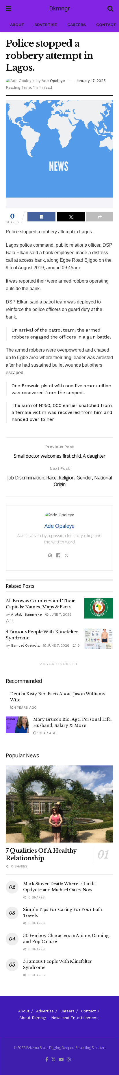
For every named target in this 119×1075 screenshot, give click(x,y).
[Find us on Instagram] (69, 1059)
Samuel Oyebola (25, 645)
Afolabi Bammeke (26, 614)
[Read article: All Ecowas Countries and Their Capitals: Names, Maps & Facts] (98, 608)
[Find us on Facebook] (46, 1059)
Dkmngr (59, 8)
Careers (76, 24)
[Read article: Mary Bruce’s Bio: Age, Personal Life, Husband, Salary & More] (17, 724)
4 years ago (25, 707)
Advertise (45, 24)
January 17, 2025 (91, 81)
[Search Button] (110, 8)
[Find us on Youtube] (61, 1059)
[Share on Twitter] (71, 216)
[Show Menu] (8, 8)
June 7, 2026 (60, 614)
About (17, 24)
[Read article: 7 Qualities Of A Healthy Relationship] (59, 804)
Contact (106, 24)
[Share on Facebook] (41, 216)
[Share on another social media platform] (99, 216)
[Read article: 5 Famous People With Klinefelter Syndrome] (98, 639)
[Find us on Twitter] (53, 1059)
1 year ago (46, 733)
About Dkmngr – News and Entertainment (58, 1018)
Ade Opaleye (53, 81)
